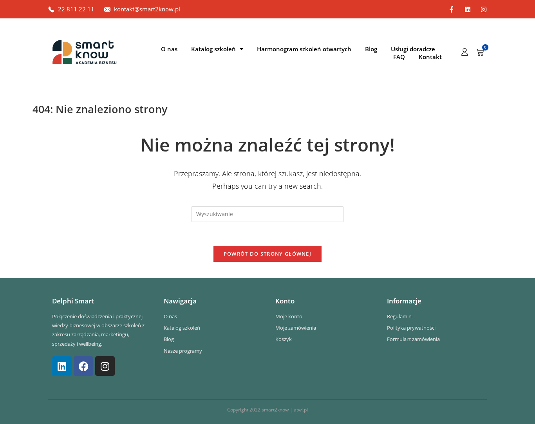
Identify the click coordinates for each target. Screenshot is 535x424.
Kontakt (430, 57)
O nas (169, 49)
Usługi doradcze (413, 49)
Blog (371, 49)
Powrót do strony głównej (267, 253)
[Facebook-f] (451, 9)
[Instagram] (484, 9)
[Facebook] (83, 366)
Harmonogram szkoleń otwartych (304, 49)
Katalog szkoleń (213, 49)
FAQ (399, 57)
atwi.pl (301, 409)
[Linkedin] (468, 9)
